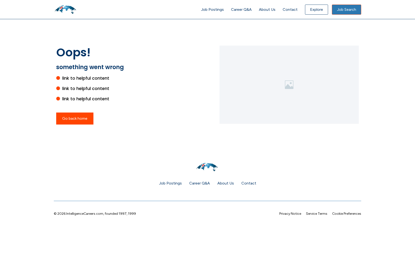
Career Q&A (241, 9)
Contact (290, 9)
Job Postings (212, 9)
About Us (267, 9)
